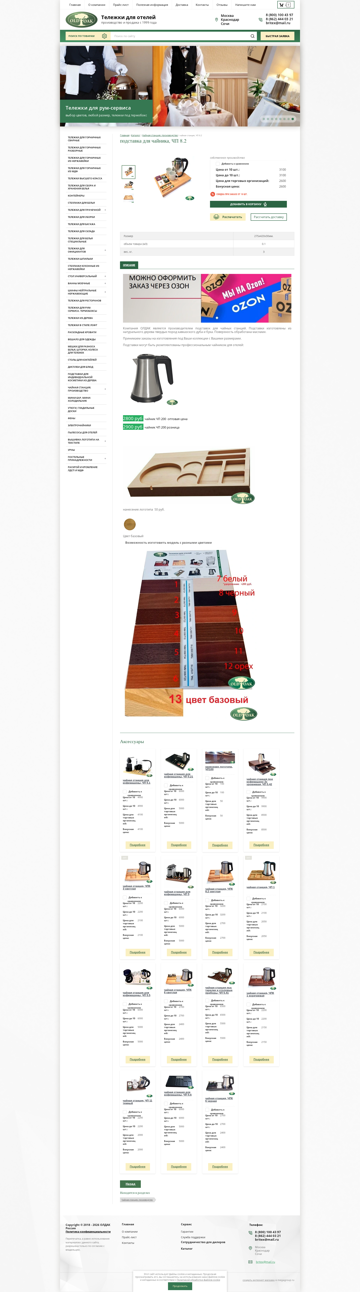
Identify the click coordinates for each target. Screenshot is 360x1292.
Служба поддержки (193, 1237)
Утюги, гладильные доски (81, 409)
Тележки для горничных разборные (84, 149)
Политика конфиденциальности (88, 1231)
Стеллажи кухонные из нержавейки (83, 267)
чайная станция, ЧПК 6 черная (219, 1099)
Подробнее (138, 845)
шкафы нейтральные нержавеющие (82, 292)
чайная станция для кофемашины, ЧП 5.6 (178, 1093)
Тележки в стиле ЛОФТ (82, 325)
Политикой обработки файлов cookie (198, 1280)
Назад (130, 1184)
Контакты (128, 1243)
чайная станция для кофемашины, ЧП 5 (177, 893)
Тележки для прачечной (84, 210)
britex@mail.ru (278, 23)
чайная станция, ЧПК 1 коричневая (260, 994)
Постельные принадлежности (80, 458)
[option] (172, 178)
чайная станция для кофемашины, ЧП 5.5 (136, 994)
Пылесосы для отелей (82, 432)
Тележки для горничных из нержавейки (84, 159)
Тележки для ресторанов (84, 300)
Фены (71, 418)
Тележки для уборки (81, 217)
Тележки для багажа (81, 224)
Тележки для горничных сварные (84, 139)
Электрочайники (79, 425)
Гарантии (187, 1231)
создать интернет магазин (259, 1280)
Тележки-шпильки (80, 258)
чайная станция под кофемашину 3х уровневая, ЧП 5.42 (260, 782)
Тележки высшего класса (85, 178)
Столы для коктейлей (82, 359)
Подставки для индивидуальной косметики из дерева (82, 377)
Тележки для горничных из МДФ (84, 169)
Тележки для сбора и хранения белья (82, 187)
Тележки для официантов (77, 250)
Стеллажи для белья (81, 202)
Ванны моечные (79, 283)
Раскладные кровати (82, 332)
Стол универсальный (82, 276)
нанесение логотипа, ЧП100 (219, 768)
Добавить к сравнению (235, 163)
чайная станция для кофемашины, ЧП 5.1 (136, 781)
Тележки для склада (81, 231)
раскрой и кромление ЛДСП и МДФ (83, 468)
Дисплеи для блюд (80, 367)
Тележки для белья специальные (80, 240)
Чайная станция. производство (79, 389)
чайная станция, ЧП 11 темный (137, 1102)
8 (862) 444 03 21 (279, 19)
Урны (71, 450)
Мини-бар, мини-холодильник (79, 399)
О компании (130, 1231)
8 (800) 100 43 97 (279, 15)
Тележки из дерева (80, 318)
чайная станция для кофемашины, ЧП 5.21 (178, 775)
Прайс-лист (129, 1237)
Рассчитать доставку (269, 217)
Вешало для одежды (82, 339)
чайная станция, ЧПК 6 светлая (178, 991)
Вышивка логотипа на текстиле (83, 441)
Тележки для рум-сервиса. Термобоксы (82, 309)
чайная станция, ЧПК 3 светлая (136, 887)
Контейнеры (76, 195)
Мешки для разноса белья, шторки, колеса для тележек (83, 349)
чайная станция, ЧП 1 (261, 887)
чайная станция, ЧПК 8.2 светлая (219, 890)
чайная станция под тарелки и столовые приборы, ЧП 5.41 (218, 990)
